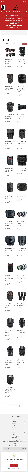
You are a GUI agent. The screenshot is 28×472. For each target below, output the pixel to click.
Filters (24, 43)
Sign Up (24, 448)
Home (3, 32)
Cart (26, 2)
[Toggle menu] (25, 421)
